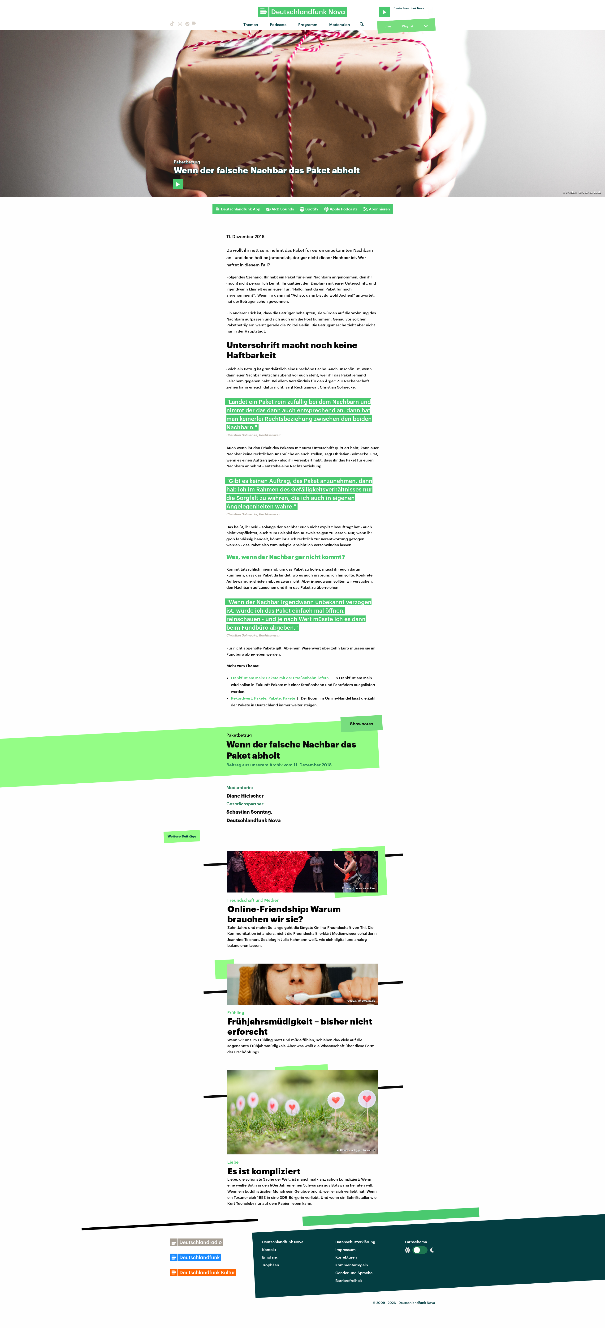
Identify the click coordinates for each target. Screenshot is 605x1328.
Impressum (345, 1249)
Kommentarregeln (351, 1265)
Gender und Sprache (353, 1272)
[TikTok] (172, 24)
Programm (307, 24)
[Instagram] (179, 24)
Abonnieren (379, 209)
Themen (250, 24)
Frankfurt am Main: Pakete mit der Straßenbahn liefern (280, 677)
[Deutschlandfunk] (194, 24)
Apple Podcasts (344, 209)
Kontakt (269, 1249)
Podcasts (278, 24)
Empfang (270, 1257)
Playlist (407, 26)
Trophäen (270, 1265)
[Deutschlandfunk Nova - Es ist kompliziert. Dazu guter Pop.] (302, 12)
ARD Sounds (283, 209)
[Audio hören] (178, 184)
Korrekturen (346, 1257)
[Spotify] (187, 24)
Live (388, 26)
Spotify (311, 209)
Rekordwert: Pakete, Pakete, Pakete (263, 698)
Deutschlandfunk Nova (282, 1241)
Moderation (339, 24)
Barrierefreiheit (348, 1280)
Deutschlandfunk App (240, 209)
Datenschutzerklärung (355, 1241)
